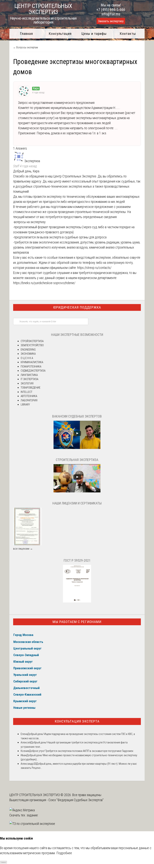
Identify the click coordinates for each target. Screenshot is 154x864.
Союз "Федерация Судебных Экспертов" (75, 800)
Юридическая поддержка (77, 307)
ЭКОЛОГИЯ (27, 383)
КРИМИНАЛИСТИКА (32, 362)
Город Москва (23, 635)
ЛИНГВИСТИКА (29, 375)
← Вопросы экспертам (25, 47)
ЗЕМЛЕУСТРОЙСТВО (32, 345)
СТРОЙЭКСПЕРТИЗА (32, 341)
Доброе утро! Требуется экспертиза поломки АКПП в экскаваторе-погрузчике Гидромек (81, 751)
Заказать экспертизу (111, 21)
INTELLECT (26, 392)
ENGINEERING (28, 349)
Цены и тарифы (94, 33)
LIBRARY (25, 404)
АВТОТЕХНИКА (29, 396)
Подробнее (64, 853)
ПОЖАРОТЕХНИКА (31, 366)
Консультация (60, 33)
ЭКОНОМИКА (28, 353)
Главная (26, 33)
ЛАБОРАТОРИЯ (29, 400)
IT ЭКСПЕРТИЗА (29, 379)
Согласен (3, 862)
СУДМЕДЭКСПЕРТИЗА (33, 370)
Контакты (128, 33)
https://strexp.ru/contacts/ (94, 268)
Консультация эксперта (77, 721)
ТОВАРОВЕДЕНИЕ (30, 387)
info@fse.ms (111, 14)
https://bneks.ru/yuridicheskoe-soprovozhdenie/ (44, 283)
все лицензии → (23, 548)
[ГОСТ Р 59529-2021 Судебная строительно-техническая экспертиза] (77, 601)
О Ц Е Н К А (27, 358)
